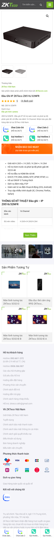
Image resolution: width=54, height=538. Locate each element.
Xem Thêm (30, 235)
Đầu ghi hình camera (10, 112)
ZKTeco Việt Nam (8, 87)
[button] (47, 16)
